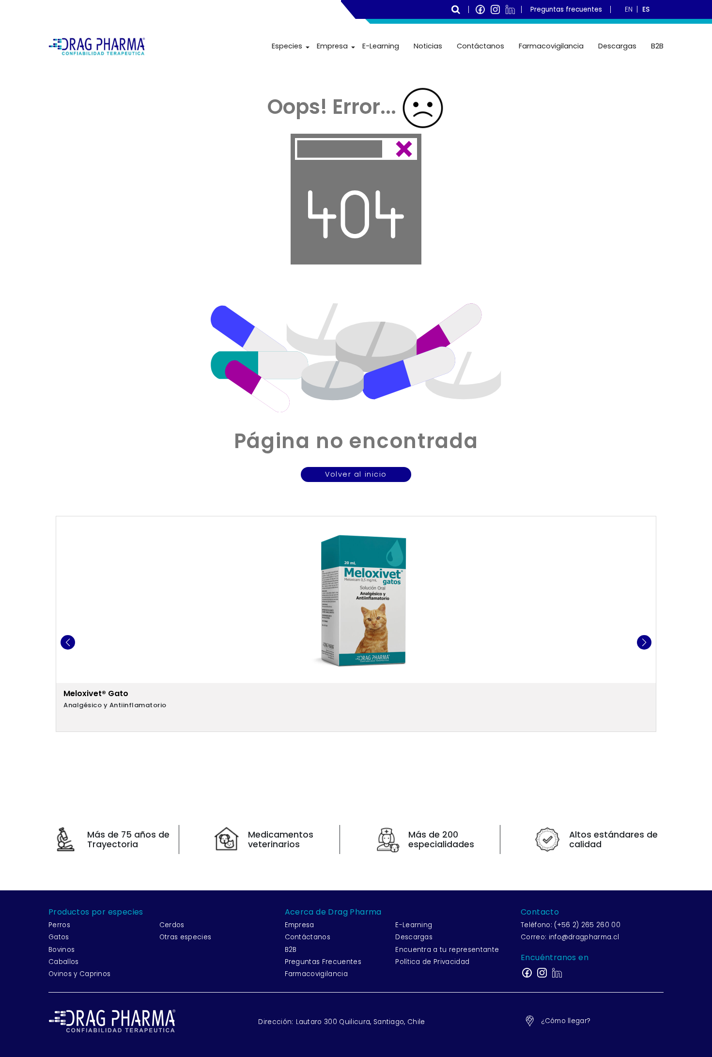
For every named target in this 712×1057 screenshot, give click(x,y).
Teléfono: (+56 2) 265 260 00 (570, 925)
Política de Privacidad (432, 961)
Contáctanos (480, 46)
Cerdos (172, 925)
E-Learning (380, 46)
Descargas (617, 46)
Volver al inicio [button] (356, 474)
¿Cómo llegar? (565, 1021)
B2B (657, 46)
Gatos (58, 937)
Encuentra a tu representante (447, 949)
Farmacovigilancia (551, 46)
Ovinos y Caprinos (79, 974)
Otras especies (185, 937)
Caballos (63, 961)
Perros (59, 925)
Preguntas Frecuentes (323, 961)
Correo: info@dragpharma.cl (570, 937)
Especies (287, 46)
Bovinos (61, 949)
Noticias (428, 46)
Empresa (332, 46)
